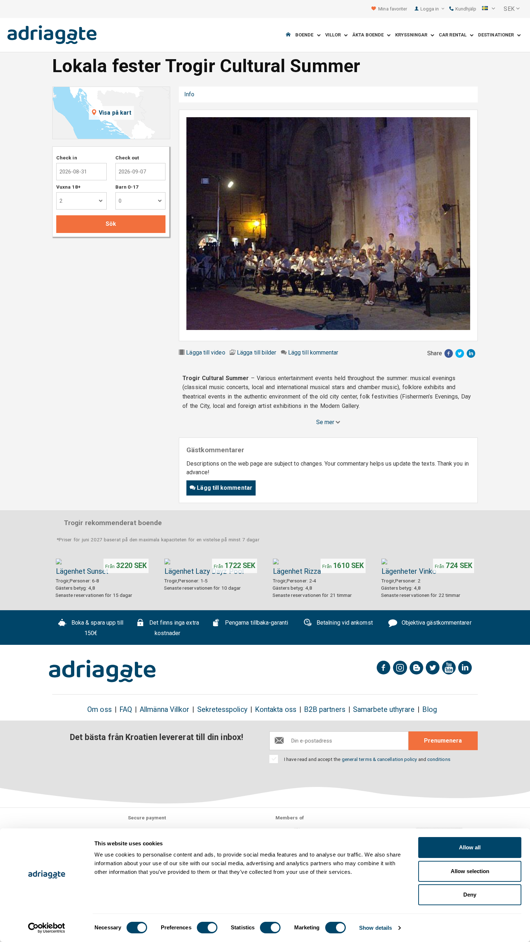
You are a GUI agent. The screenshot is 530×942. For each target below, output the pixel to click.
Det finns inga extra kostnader (173, 628)
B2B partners (324, 709)
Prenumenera (443, 740)
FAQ (125, 709)
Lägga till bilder (256, 352)
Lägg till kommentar (313, 352)
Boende (306, 35)
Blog (429, 709)
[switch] (207, 927)
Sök (111, 223)
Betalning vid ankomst (344, 622)
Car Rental (454, 35)
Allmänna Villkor (164, 709)
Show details (375, 928)
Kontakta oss (275, 709)
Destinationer (497, 35)
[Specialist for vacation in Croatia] (102, 671)
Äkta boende (369, 35)
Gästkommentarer (228, 94)
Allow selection (470, 871)
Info (189, 94)
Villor (334, 35)
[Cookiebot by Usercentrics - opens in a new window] (46, 928)
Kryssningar (412, 35)
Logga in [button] (430, 9)
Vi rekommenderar (286, 94)
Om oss (99, 709)
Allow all (470, 847)
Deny (469, 895)
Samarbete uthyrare (384, 709)
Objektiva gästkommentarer (436, 622)
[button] (488, 9)
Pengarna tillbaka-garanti (256, 622)
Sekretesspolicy (222, 709)
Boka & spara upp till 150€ (97, 628)
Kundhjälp (465, 9)
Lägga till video (205, 352)
